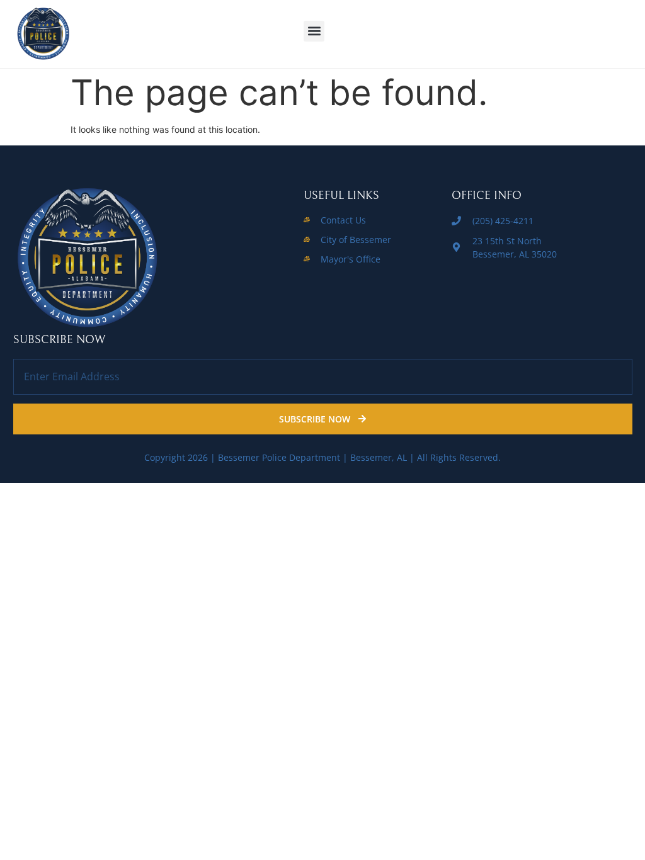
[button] (314, 31)
